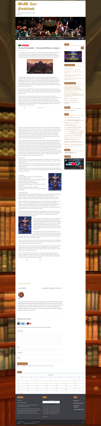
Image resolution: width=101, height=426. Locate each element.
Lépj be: (19, 321)
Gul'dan (70, 127)
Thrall (66, 144)
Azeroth (66, 120)
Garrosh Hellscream (70, 125)
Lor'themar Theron (67, 133)
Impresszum (19, 400)
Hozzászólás (20, 331)
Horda (73, 127)
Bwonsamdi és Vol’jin (68, 96)
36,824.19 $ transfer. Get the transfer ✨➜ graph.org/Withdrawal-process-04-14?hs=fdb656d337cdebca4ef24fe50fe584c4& (72, 87)
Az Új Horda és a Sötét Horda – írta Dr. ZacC (51, 288)
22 (75, 387)
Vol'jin (70, 146)
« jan (18, 393)
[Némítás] (80, 168)
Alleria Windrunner (67, 117)
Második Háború (70, 135)
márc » (21, 393)
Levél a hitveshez (22, 288)
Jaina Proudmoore (73, 129)
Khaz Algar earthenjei (68, 68)
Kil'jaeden (73, 131)
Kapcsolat (53, 38)
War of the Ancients (74, 146)
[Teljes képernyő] (82, 168)
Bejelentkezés (76, 400)
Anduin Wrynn (78, 117)
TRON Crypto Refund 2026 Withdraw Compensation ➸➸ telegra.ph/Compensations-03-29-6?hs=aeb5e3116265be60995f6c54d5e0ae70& (74, 94)
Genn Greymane (78, 125)
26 (47, 389)
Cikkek (28, 38)
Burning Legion (74, 120)
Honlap (18, 358)
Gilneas (65, 127)
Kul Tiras (77, 131)
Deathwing (82, 120)
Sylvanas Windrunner (71, 142)
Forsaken (77, 123)
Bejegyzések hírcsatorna (78, 403)
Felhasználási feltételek (21, 402)
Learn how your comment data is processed (44, 365)
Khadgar (69, 131)
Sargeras (67, 139)
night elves (76, 135)
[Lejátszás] (65, 168)
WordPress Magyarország (79, 409)
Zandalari (79, 146)
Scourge (72, 139)
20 (56, 387)
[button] (30, 38)
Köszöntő (23, 38)
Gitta (25, 50)
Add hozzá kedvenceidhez (25, 283)
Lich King (81, 131)
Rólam (48, 38)
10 (28, 384)
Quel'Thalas (80, 137)
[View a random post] (82, 38)
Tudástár (41, 38)
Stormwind (76, 139)
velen (68, 146)
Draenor (66, 123)
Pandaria (70, 137)
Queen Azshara (75, 137)
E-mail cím (19, 352)
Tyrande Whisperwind (75, 144)
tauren (81, 142)
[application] (74, 164)
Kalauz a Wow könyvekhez (72, 98)
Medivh (65, 135)
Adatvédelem (61, 38)
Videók (34, 38)
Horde (77, 127)
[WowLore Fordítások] (50, 17)
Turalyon (69, 144)
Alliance (72, 117)
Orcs (68, 137)
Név (18, 347)
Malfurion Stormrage (76, 133)
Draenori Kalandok (25, 45)
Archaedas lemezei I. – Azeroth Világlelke (72, 69)
